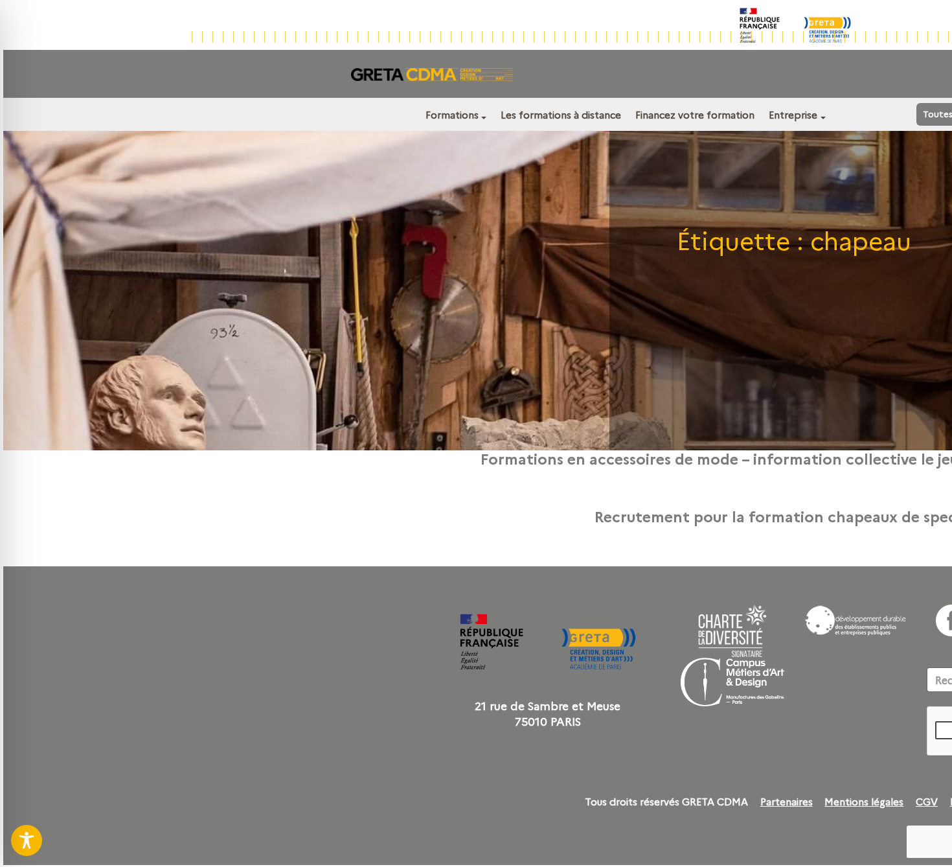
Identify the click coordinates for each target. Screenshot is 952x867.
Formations (452, 114)
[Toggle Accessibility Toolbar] (26, 840)
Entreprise (793, 114)
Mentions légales (863, 801)
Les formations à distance (561, 114)
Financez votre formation (694, 114)
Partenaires (786, 801)
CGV (927, 801)
